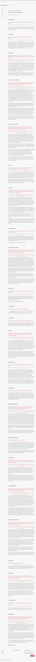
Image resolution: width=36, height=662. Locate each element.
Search (2, 652)
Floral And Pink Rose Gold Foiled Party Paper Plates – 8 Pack (18, 308)
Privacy (2, 653)
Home (2, 9)
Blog (2, 14)
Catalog (2, 12)
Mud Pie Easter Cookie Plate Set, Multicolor (15, 563)
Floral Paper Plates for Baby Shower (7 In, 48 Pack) (16, 440)
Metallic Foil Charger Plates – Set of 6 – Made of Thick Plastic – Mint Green (20, 390)
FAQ (2, 16)
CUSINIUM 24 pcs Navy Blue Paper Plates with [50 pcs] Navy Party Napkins (20, 320)
